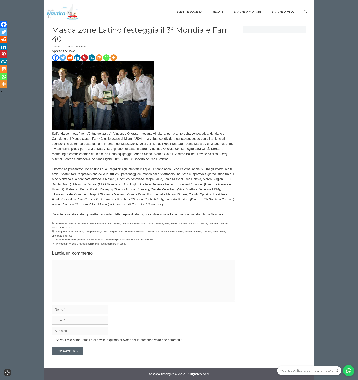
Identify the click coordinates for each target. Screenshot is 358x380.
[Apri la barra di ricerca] (305, 11)
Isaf (157, 231)
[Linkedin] (77, 57)
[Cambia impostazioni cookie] (7, 372)
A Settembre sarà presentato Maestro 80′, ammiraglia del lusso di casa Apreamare (104, 239)
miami (188, 231)
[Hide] (1, 91)
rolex (216, 231)
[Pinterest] (84, 57)
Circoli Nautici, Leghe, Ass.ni (112, 223)
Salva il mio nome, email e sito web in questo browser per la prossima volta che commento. (119, 340)
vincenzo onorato (62, 235)
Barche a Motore (248, 12)
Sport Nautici (59, 227)
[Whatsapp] (106, 57)
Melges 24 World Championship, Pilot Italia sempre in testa (91, 243)
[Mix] (99, 57)
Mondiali (213, 223)
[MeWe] (92, 57)
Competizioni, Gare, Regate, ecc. (149, 223)
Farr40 (195, 223)
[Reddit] (70, 57)
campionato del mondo (69, 231)
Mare (204, 223)
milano (197, 231)
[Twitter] (62, 57)
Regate (218, 12)
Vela (70, 227)
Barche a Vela (283, 12)
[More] (113, 57)
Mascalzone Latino (172, 231)
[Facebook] (55, 57)
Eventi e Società (189, 12)
